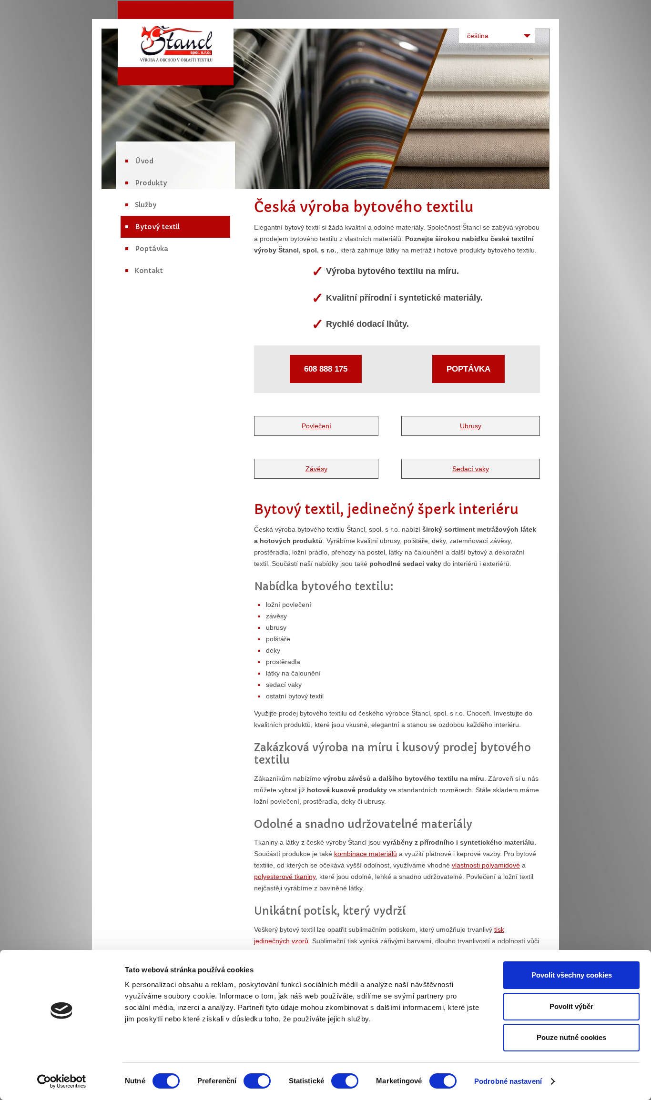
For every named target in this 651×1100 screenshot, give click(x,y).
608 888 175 (325, 368)
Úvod (144, 161)
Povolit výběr (571, 1006)
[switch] (257, 1081)
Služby (145, 205)
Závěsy (316, 469)
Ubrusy (470, 426)
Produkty (151, 183)
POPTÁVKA (468, 368)
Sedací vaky (470, 469)
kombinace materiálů (365, 854)
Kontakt (149, 270)
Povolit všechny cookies (571, 975)
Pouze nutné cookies (571, 1037)
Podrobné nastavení (508, 1081)
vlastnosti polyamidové (486, 865)
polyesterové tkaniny (284, 876)
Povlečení (316, 426)
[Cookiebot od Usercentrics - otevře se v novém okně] (61, 1081)
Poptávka (151, 248)
